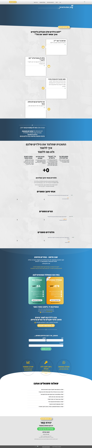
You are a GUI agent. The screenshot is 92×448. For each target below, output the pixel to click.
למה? (57, 2)
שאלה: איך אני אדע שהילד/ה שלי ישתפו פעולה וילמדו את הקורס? (51, 392)
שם (62, 338)
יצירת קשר (36, 2)
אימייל (61, 343)
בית (60, 2)
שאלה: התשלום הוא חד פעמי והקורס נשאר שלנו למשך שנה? (52, 394)
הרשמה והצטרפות (50, 2)
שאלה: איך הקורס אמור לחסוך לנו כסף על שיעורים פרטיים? (52, 389)
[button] (47, 199)
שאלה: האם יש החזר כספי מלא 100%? (56, 396)
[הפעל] (31, 199)
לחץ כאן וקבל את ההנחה (55, 300)
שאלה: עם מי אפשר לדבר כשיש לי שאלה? (55, 399)
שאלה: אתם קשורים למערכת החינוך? (56, 404)
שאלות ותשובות (42, 2)
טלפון (44, 338)
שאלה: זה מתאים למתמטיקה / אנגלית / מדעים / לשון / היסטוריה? (51, 406)
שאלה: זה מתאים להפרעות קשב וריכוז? (55, 401)
